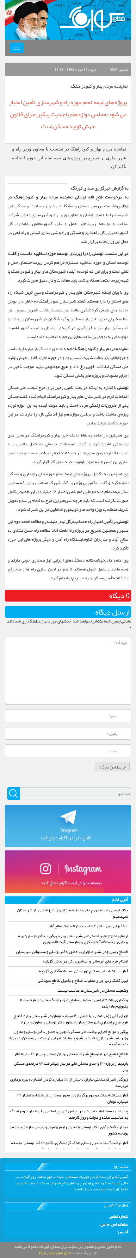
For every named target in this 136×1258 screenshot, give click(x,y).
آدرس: (122, 1232)
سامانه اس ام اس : (113, 1224)
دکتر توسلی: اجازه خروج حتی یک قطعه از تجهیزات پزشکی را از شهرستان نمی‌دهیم (72, 913)
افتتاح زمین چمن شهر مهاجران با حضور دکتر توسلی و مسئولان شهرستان (72, 952)
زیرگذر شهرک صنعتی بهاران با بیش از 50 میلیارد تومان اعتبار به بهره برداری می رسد (69, 1082)
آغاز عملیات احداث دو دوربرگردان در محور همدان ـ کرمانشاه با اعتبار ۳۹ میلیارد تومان (72, 1098)
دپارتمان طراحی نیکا (54, 1253)
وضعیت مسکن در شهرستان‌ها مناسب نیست (93, 990)
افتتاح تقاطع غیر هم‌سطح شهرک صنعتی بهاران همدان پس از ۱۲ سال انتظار (71, 1054)
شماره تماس (118, 1217)
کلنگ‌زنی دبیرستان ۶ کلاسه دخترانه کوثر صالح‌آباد (88, 926)
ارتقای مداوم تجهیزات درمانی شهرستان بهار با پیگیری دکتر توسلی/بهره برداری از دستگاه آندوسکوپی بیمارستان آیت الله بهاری (73, 939)
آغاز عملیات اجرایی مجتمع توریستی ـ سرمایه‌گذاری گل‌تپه (83, 971)
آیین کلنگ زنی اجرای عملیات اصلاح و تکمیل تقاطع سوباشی (83, 980)
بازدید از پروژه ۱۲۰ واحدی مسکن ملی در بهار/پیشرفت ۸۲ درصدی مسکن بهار (71, 1066)
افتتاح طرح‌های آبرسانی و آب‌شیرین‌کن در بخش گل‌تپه (85, 961)
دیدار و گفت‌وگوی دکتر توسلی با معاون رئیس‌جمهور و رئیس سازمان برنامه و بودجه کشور (68, 1130)
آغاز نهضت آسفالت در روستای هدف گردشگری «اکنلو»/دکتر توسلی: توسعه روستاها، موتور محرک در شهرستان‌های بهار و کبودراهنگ (69, 1146)
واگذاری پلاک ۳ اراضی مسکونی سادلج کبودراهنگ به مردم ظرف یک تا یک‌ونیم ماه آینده (74, 1003)
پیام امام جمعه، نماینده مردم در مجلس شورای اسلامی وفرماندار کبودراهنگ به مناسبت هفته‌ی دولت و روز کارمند (69, 1114)
